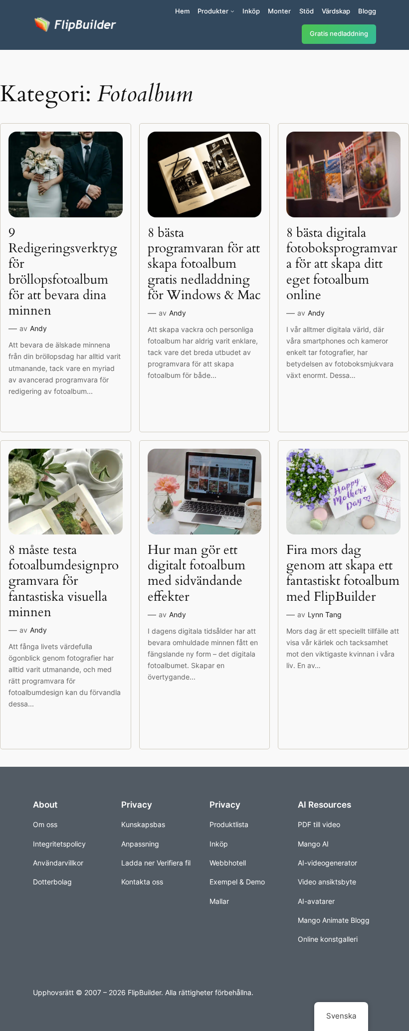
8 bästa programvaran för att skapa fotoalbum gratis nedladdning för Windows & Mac (204, 264)
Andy (38, 328)
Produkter (213, 11)
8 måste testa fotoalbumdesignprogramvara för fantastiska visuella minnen (63, 581)
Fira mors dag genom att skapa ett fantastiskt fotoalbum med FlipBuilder (343, 573)
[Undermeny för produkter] (232, 11)
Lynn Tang (325, 614)
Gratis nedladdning (339, 33)
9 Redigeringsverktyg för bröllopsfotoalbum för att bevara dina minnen (62, 272)
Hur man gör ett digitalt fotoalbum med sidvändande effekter (196, 573)
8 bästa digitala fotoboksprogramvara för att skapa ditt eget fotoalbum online (341, 264)
